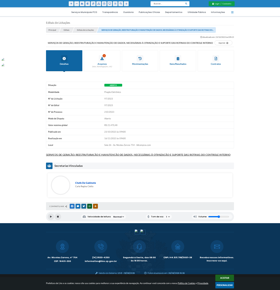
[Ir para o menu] (115, 3)
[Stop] (58, 216)
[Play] (51, 216)
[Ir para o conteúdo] (109, 3)
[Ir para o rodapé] (126, 3)
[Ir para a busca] (120, 3)
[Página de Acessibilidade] (104, 3)
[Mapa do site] (98, 3)
